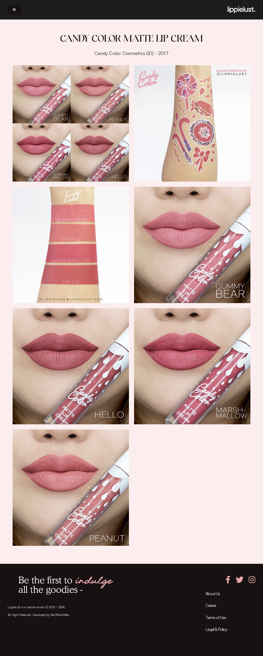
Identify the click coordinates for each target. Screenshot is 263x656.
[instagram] (252, 580)
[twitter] (239, 580)
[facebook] (228, 580)
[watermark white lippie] (241, 8)
